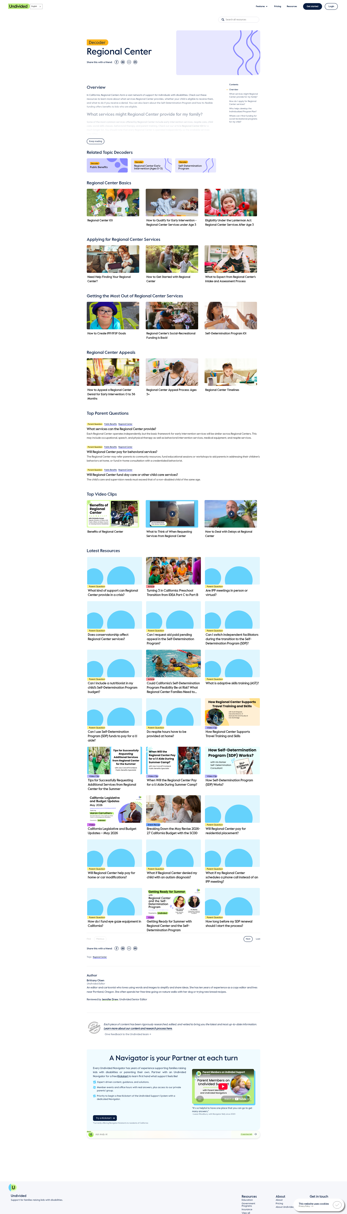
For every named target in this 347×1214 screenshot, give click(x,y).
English (34, 6)
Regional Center (125, 424)
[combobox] (36, 6)
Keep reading (95, 141)
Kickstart (122, 1076)
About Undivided (285, 1207)
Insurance (247, 1209)
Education (247, 1200)
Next (248, 939)
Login (331, 6)
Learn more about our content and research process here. (138, 1028)
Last (258, 939)
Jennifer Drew (110, 999)
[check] (337, 1205)
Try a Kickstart (104, 1118)
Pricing (279, 1203)
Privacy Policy (304, 1206)
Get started (312, 6)
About (279, 1200)
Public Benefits (110, 424)
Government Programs (248, 1204)
